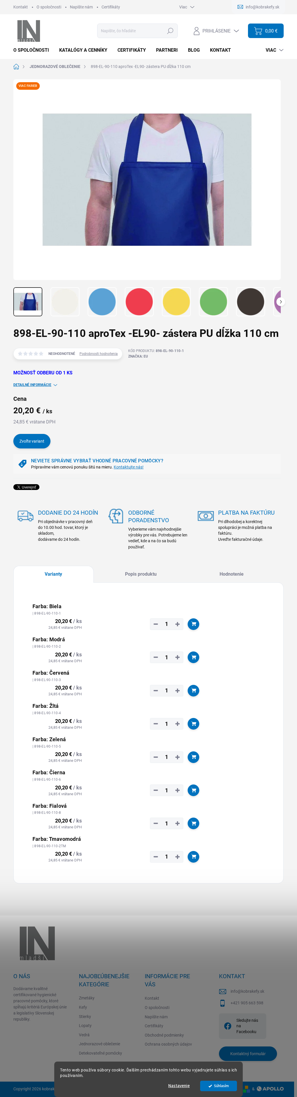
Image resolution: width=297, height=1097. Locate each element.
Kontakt (20, 7)
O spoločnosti (49, 7)
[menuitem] (33, 50)
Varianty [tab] (53, 574)
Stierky (85, 1016)
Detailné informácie (32, 385)
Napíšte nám (81, 7)
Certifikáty (111, 7)
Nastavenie (179, 1086)
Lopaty (85, 1025)
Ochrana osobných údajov (168, 1044)
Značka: (138, 356)
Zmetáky (87, 998)
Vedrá (84, 1035)
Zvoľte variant (31, 441)
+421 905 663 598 (247, 1003)
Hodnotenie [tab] (232, 574)
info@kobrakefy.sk (247, 991)
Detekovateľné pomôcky (100, 1053)
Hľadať (170, 30)
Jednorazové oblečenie (99, 1044)
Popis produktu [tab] (141, 574)
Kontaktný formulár (248, 1053)
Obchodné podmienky (164, 1035)
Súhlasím (221, 1086)
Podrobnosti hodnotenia (98, 354)
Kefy (83, 1007)
